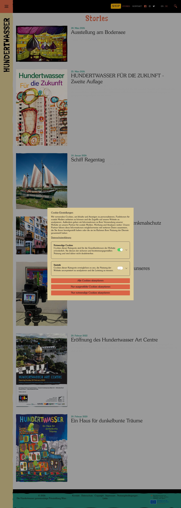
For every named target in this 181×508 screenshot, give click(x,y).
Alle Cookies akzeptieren (90, 280)
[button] (125, 250)
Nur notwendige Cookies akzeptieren (90, 293)
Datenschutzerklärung (61, 238)
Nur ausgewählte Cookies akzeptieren (90, 287)
